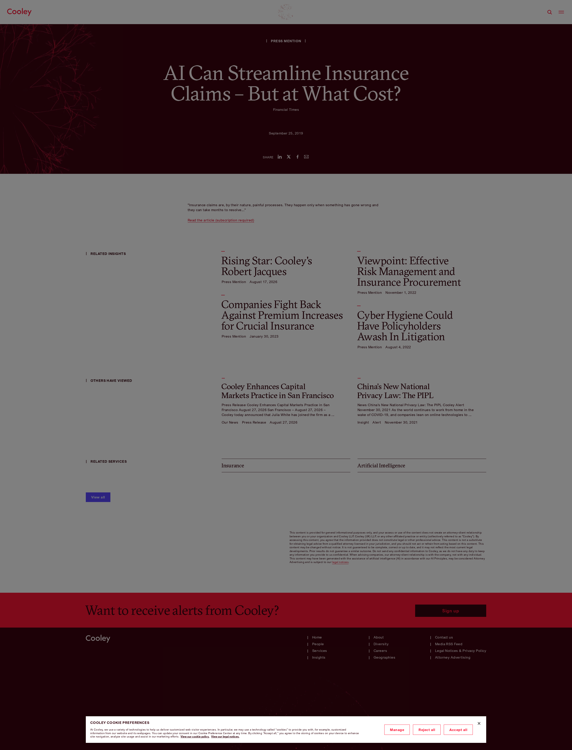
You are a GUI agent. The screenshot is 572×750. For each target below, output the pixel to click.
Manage (397, 729)
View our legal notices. (225, 736)
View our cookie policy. (195, 736)
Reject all (426, 729)
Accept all (458, 729)
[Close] (479, 723)
